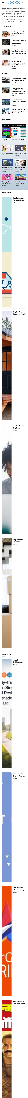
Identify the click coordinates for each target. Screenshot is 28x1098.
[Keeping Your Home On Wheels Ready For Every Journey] (7, 365)
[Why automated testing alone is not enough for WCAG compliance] (6, 111)
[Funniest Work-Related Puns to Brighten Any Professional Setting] (7, 827)
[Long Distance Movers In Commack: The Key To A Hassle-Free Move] (7, 593)
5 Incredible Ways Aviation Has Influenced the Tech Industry (19, 80)
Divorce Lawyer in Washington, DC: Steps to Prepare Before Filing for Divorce (18, 63)
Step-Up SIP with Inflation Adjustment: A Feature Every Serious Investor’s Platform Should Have (19, 52)
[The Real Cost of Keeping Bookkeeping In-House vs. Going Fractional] (7, 479)
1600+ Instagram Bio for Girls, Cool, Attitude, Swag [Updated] (7, 155)
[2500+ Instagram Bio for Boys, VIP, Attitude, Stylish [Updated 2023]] (20, 162)
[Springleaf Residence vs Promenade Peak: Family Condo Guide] (7, 713)
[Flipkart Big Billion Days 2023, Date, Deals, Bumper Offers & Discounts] (20, 177)
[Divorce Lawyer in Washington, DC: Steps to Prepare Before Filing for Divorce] (6, 63)
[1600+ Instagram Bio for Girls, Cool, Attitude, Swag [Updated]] (7, 148)
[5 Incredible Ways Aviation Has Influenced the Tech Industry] (6, 80)
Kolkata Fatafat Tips (20, 153)
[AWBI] (14, 2)
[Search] (25, 2)
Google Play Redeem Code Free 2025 (13, 140)
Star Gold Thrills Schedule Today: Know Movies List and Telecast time (19, 890)
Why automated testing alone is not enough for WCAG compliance (18, 110)
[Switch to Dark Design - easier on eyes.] (23, 2)
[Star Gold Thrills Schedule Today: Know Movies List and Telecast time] (7, 941)
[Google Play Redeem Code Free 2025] (14, 131)
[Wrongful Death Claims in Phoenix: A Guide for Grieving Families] (6, 42)
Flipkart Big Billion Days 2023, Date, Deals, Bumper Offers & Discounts (20, 184)
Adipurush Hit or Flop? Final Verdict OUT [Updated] (19, 1003)
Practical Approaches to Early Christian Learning (18, 32)
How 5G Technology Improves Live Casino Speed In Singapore (19, 101)
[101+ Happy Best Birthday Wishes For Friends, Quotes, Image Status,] (7, 177)
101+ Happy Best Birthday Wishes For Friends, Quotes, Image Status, (7, 184)
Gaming (4, 136)
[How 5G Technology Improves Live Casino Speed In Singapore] (6, 102)
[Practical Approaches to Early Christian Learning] (6, 34)
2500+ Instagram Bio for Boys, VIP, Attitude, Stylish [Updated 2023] (20, 170)
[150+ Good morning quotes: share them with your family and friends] (7, 162)
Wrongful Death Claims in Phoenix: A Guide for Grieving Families (19, 41)
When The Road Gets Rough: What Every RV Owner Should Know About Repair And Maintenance (19, 90)
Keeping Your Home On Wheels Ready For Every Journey (19, 315)
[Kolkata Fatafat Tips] (20, 148)
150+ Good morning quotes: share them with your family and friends (7, 170)
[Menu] (3, 2)
